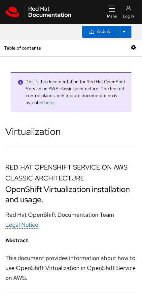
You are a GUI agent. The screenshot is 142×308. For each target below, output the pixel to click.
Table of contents (22, 48)
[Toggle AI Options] (124, 32)
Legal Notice (21, 224)
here (49, 102)
